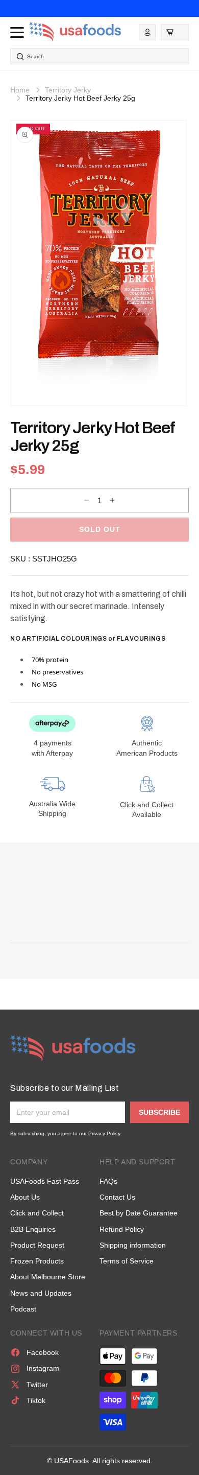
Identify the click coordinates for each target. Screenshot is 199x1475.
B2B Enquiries (33, 1229)
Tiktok (36, 1400)
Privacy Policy (104, 1133)
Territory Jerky (68, 90)
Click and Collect (37, 1213)
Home (20, 90)
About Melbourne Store (47, 1277)
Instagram (43, 1368)
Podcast (23, 1309)
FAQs (108, 1181)
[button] (174, 32)
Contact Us (117, 1197)
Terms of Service (127, 1261)
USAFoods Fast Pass (44, 1181)
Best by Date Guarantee (139, 1213)
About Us (25, 1197)
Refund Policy (122, 1229)
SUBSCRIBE (159, 1112)
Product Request (37, 1245)
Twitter (37, 1384)
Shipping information (133, 1245)
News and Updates (40, 1293)
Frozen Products (37, 1261)
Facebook (43, 1352)
